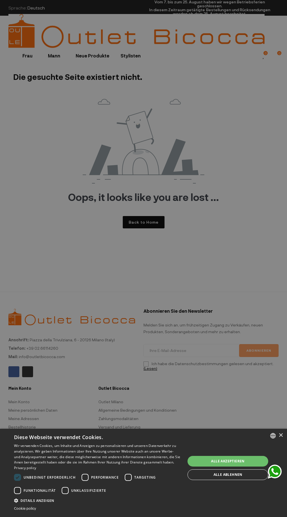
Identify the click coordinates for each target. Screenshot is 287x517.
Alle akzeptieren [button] (227, 461)
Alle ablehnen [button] (228, 474)
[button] (97, 500)
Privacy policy (25, 467)
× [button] (281, 435)
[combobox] (273, 436)
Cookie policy (25, 508)
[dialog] (143, 473)
